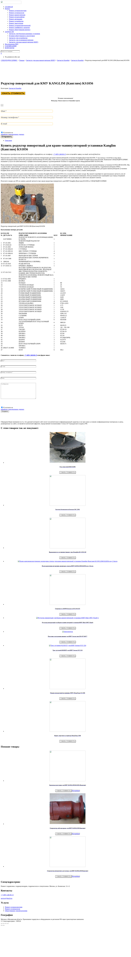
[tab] (67, 140)
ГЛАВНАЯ (9, 7)
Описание (8, 140)
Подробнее (76, 790)
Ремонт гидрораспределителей (19, 25)
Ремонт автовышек (15, 19)
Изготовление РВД (11, 44)
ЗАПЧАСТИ (9, 32)
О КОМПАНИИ (10, 46)
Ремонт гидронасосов (16, 13)
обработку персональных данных (12, 134)
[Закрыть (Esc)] (1, 923)
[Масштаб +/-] (8, 923)
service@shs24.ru (6, 898)
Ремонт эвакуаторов (16, 23)
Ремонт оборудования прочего (19, 30)
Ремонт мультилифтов (16, 17)
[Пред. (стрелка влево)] (1, 925)
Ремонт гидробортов (16, 21)
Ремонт (7, 8)
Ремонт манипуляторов (17, 15)
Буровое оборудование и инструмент (22, 36)
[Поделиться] (4, 923)
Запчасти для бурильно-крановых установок (24, 33)
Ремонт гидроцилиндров (17, 10)
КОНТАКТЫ (9, 48)
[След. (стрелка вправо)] (4, 925)
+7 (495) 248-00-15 (59, 154)
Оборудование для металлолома (16, 911)
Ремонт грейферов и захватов (19, 27)
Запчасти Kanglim (15, 88)
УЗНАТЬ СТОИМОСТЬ (13, 93)
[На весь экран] (6, 923)
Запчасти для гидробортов (18, 38)
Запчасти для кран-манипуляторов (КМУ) (23, 42)
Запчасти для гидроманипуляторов (21, 40)
